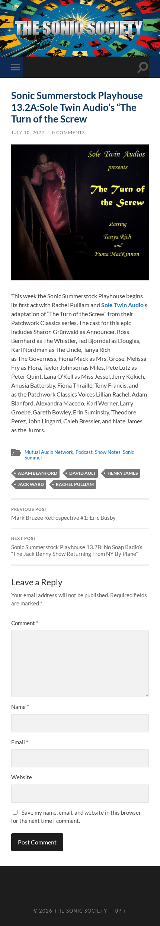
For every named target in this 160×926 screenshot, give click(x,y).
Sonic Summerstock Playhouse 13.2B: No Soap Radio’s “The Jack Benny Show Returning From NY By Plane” (77, 546)
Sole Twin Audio (122, 304)
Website (21, 777)
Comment (24, 623)
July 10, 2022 (27, 132)
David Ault (82, 473)
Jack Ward (31, 484)
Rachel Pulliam (75, 484)
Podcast (84, 452)
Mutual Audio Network (49, 452)
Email (19, 742)
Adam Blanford (37, 473)
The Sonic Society (81, 911)
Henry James (123, 473)
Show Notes (108, 452)
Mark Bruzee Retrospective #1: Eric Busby (63, 514)
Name (20, 706)
